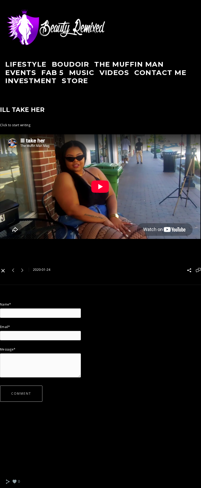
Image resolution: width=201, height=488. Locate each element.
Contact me (160, 72)
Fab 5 (52, 72)
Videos (114, 72)
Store (75, 81)
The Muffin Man (129, 64)
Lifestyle (26, 64)
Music (81, 72)
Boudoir (70, 64)
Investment (31, 81)
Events (20, 72)
